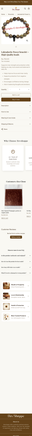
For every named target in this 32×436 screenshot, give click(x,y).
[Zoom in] (27, 41)
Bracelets (11, 14)
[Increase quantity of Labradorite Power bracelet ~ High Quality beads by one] (29, 89)
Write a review (16, 237)
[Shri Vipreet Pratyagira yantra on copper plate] (13, 196)
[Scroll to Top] (29, 427)
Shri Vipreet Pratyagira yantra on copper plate (11, 211)
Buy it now (16, 99)
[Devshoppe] (16, 8)
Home (3, 14)
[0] (29, 9)
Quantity (4, 89)
